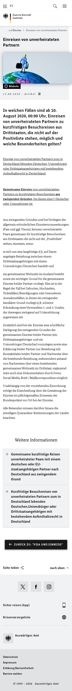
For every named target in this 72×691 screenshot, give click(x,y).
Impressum (9, 662)
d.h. (40, 252)
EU (37, 464)
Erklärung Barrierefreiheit (18, 668)
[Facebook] (37, 587)
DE (5, 6)
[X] (24, 587)
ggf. (18, 229)
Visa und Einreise (12, 30)
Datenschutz (10, 657)
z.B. (39, 303)
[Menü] (64, 6)
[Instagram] (50, 587)
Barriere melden (12, 673)
